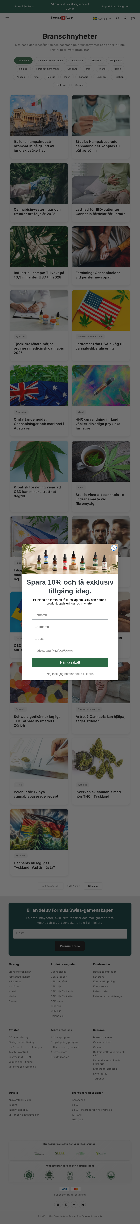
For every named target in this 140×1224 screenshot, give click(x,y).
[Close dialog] (113, 547)
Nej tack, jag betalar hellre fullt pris (70, 674)
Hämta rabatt (70, 662)
